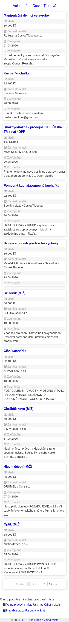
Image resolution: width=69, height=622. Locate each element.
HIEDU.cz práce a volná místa (39, 620)
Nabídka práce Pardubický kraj (25, 610)
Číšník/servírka (15, 350)
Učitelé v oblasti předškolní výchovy (31, 243)
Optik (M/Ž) (12, 524)
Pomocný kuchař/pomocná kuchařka (31, 185)
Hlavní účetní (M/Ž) (18, 466)
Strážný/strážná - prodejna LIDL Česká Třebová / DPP (33, 129)
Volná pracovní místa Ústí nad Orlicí (28, 604)
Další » (52, 583)
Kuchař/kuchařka (17, 73)
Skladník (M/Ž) (14, 293)
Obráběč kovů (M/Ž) (18, 408)
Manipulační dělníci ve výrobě (26, 15)
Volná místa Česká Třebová (34, 5)
